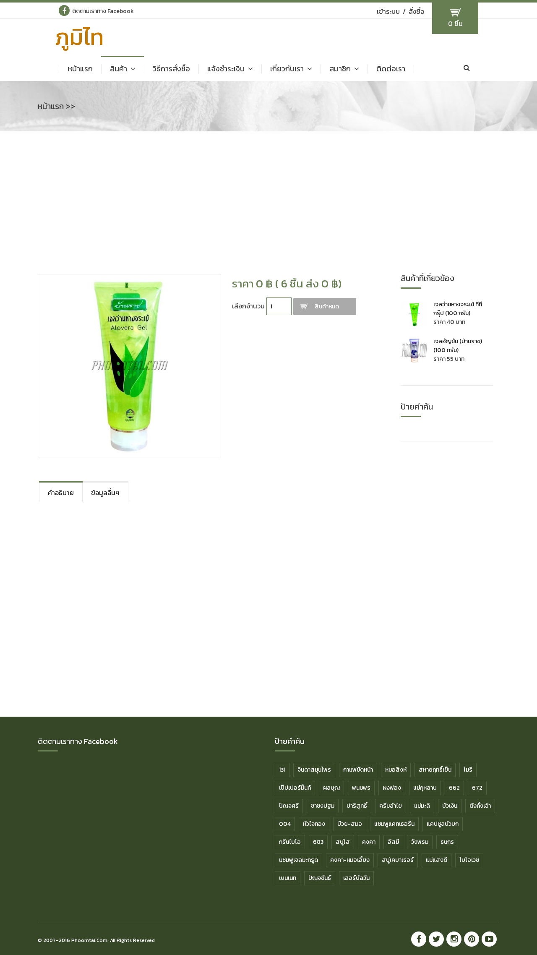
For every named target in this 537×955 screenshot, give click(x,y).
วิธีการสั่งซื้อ (171, 68)
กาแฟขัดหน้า (358, 769)
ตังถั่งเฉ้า (480, 805)
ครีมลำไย (390, 805)
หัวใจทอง (314, 823)
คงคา (368, 842)
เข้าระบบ (388, 11)
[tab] (61, 491)
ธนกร (447, 842)
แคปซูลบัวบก (443, 823)
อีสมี (393, 842)
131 (282, 769)
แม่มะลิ (422, 805)
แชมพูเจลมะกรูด (298, 860)
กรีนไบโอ (290, 842)
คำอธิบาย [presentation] (61, 493)
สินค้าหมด (327, 306)
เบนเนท (287, 878)
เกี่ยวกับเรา (287, 68)
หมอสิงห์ (396, 769)
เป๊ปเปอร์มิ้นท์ (295, 787)
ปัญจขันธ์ (319, 878)
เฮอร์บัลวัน (356, 878)
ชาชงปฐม (322, 805)
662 (454, 787)
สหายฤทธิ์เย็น (435, 769)
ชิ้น (455, 23)
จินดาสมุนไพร (314, 769)
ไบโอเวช (469, 860)
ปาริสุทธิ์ (357, 805)
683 (318, 842)
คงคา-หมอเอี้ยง (350, 860)
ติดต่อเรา (390, 68)
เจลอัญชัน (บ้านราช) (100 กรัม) (457, 346)
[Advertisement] (268, 207)
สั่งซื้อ (416, 11)
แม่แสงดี (436, 860)
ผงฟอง (392, 787)
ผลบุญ (331, 787)
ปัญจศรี (289, 805)
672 (477, 787)
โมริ (468, 769)
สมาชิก (340, 68)
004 (285, 823)
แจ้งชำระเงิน (226, 68)
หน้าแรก (80, 68)
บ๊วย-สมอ (349, 823)
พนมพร (361, 787)
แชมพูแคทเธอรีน (394, 823)
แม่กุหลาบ (425, 787)
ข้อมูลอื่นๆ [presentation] (105, 493)
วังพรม (419, 842)
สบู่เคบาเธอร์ (398, 860)
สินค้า (118, 68)
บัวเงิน (449, 805)
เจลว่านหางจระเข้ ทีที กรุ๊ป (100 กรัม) (457, 309)
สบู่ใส (343, 842)
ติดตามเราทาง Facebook (103, 11)
